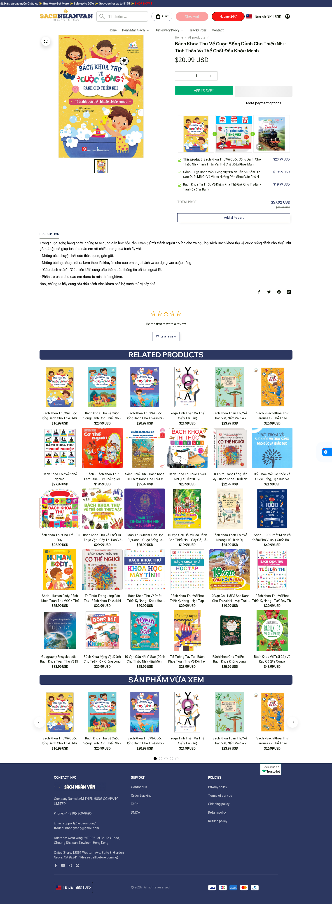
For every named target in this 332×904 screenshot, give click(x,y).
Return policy (217, 812)
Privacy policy (217, 787)
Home (179, 37)
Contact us (139, 787)
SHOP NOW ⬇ (89, 3)
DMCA (135, 812)
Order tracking (141, 795)
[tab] (155, 758)
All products (196, 37)
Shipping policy (218, 804)
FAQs (134, 804)
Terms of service (220, 795)
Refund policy (217, 821)
